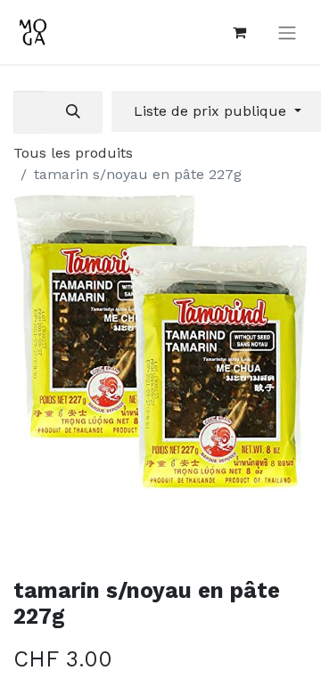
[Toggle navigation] (287, 32)
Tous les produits (73, 152)
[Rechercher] (73, 112)
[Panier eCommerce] (239, 32)
